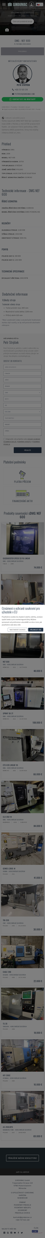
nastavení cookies (17, 630)
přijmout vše (35, 630)
